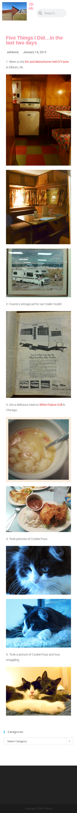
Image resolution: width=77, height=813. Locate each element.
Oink (30, 6)
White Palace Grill (50, 404)
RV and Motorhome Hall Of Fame (47, 61)
